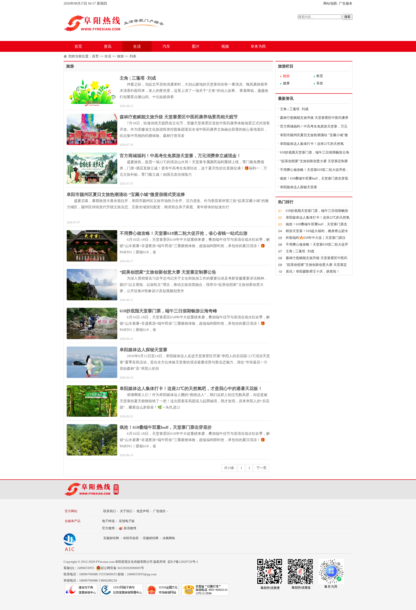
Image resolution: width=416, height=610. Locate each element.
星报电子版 (127, 521)
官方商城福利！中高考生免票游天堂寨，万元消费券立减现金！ (180, 155)
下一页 (261, 468)
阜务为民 (258, 46)
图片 (196, 46)
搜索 (347, 17)
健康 (286, 83)
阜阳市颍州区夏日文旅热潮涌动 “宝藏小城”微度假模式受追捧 (126, 194)
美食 (319, 83)
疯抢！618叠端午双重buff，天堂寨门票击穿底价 (166, 427)
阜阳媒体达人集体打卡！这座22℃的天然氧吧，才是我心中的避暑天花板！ (191, 388)
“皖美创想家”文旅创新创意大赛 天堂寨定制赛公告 (168, 272)
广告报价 (159, 511)
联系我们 (109, 511)
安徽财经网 (111, 538)
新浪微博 (130, 528)
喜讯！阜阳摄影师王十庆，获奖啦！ (313, 271)
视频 (225, 46)
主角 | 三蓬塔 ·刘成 (138, 78)
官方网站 (71, 511)
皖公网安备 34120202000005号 (122, 568)
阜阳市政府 (131, 538)
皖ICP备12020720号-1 (183, 561)
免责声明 (142, 511)
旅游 (120, 56)
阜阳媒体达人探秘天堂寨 (143, 349)
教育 (319, 76)
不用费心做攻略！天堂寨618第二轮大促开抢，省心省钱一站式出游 (183, 233)
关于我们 (126, 511)
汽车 (166, 46)
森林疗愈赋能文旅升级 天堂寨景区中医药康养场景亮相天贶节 (179, 116)
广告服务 (345, 3)
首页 (78, 46)
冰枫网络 (168, 538)
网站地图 (330, 3)
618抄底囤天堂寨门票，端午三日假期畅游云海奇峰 (168, 310)
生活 (137, 46)
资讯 (107, 46)
